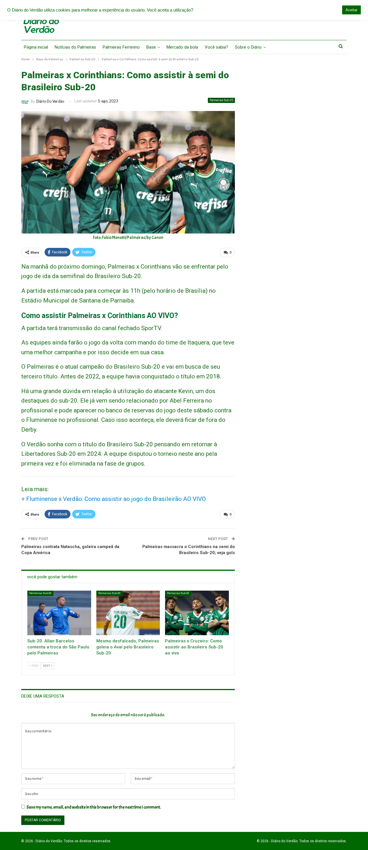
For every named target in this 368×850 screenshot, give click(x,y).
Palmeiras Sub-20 (221, 100)
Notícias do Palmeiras (75, 47)
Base (151, 47)
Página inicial (36, 47)
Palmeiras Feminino (121, 47)
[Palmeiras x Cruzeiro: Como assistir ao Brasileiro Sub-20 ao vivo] (197, 613)
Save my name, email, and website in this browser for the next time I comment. (93, 807)
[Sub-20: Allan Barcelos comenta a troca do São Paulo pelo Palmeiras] (59, 613)
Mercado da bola (182, 47)
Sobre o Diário (248, 47)
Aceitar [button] (351, 10)
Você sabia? (216, 47)
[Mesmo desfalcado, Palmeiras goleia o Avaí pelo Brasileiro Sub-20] (128, 613)
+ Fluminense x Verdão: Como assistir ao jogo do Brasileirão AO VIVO (113, 498)
